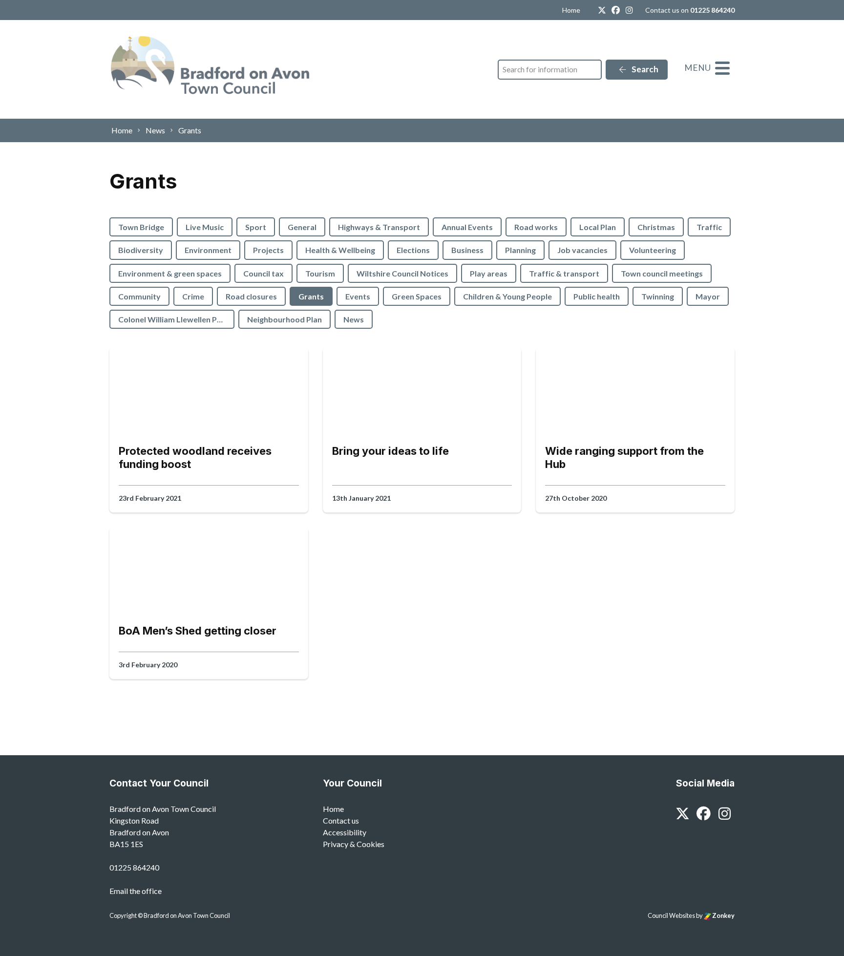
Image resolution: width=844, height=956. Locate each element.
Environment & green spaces (170, 273)
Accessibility (344, 832)
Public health (596, 296)
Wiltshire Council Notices (402, 273)
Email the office (135, 890)
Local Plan (597, 227)
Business (467, 250)
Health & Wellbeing (340, 250)
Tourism (320, 273)
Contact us (341, 820)
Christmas (656, 227)
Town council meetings (662, 273)
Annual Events (467, 227)
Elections (413, 250)
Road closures (251, 296)
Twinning (657, 296)
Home (571, 10)
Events (357, 296)
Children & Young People (507, 296)
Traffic (709, 227)
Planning (520, 250)
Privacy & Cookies (353, 844)
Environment (208, 250)
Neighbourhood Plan (284, 319)
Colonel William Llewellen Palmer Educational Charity (176, 319)
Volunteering (652, 250)
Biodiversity (140, 250)
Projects (268, 250)
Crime (193, 296)
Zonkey (723, 915)
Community (139, 296)
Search (644, 69)
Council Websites (671, 915)
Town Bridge (141, 227)
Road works (536, 227)
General (302, 227)
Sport (255, 227)
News (353, 319)
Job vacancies (582, 250)
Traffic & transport (564, 273)
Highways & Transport (379, 227)
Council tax (263, 273)
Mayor (708, 296)
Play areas (488, 273)
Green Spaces (417, 296)
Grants (311, 296)
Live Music (205, 227)
